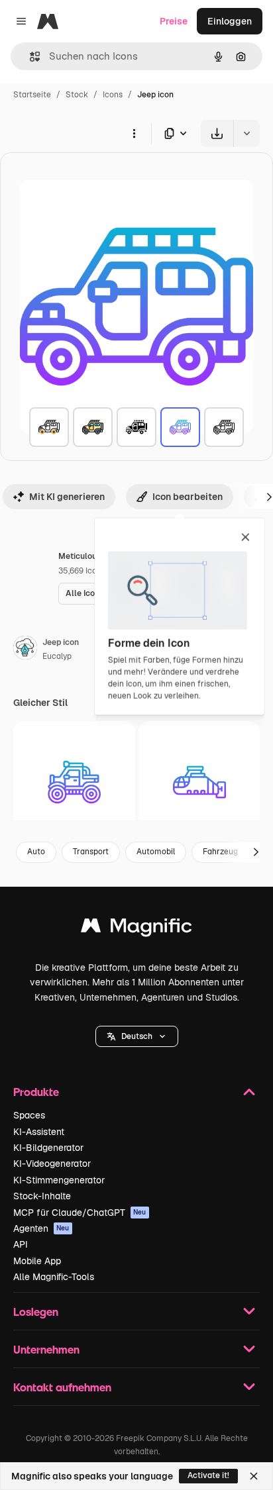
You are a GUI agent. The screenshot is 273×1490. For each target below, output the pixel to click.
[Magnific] (136, 929)
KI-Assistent (38, 1132)
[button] (136, 1036)
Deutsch (136, 1036)
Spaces (29, 1115)
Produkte (36, 1092)
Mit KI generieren (67, 497)
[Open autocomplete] (29, 57)
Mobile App (37, 1261)
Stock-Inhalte (42, 1196)
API (20, 1244)
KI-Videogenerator (52, 1163)
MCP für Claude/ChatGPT (79, 1212)
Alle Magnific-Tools (53, 1277)
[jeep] (49, 427)
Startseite (32, 94)
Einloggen (229, 21)
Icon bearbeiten (187, 497)
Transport (91, 851)
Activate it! (208, 1475)
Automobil (155, 851)
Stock (77, 94)
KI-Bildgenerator (48, 1148)
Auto (36, 851)
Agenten (41, 1228)
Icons (113, 94)
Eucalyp (57, 656)
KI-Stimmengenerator (59, 1180)
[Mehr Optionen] (134, 133)
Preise (174, 21)
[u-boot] (199, 782)
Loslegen (35, 1311)
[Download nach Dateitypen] (176, 133)
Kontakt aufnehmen (62, 1387)
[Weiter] (256, 852)
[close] (245, 537)
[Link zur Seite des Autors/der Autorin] (25, 650)
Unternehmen (46, 1349)
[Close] (254, 1476)
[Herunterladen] (217, 133)
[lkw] (74, 782)
